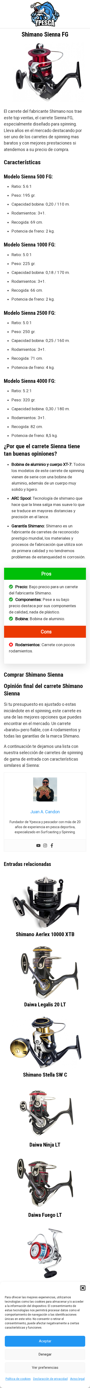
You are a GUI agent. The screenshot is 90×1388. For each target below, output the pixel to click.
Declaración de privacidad (50, 1379)
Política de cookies (18, 1379)
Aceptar (45, 1341)
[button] (82, 1288)
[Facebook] (52, 845)
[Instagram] (45, 845)
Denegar (45, 1354)
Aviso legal (77, 1379)
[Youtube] (38, 845)
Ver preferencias (45, 1367)
